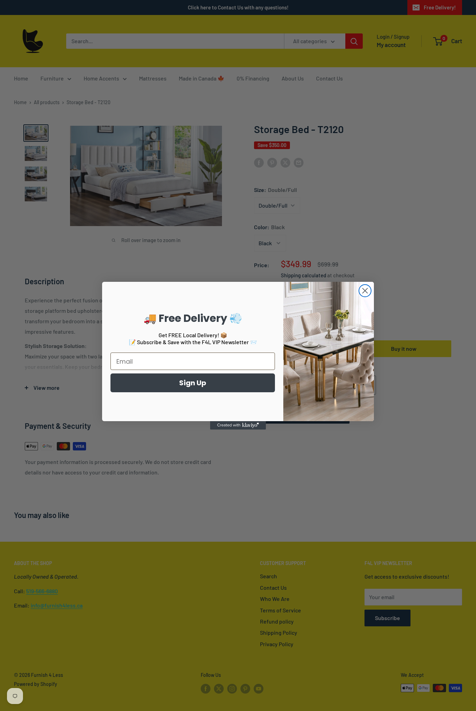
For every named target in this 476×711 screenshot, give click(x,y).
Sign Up (192, 383)
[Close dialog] (365, 291)
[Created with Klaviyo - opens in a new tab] (238, 425)
